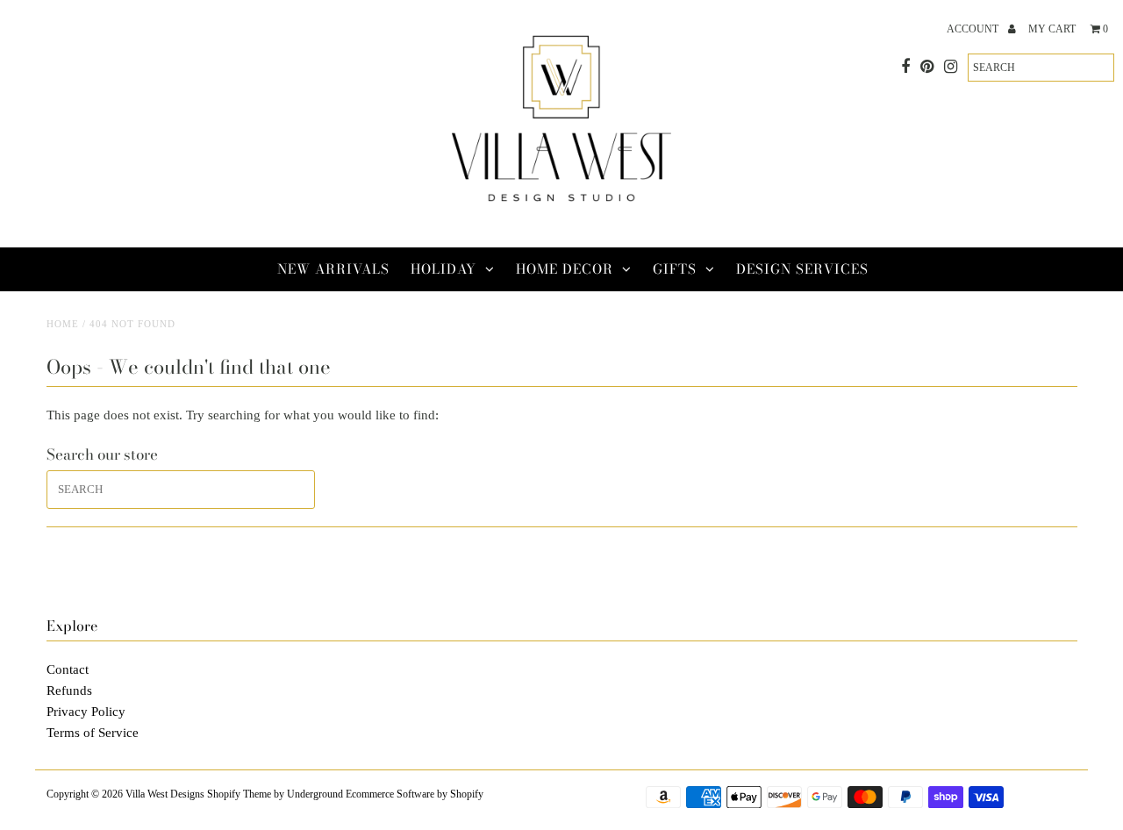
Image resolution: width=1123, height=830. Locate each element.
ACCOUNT (974, 29)
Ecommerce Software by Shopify (414, 794)
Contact (67, 669)
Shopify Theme (239, 794)
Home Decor (564, 269)
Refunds (69, 690)
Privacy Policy (85, 712)
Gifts (675, 269)
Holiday (443, 269)
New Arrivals (333, 269)
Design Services (802, 269)
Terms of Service (92, 733)
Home (62, 323)
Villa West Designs (164, 794)
